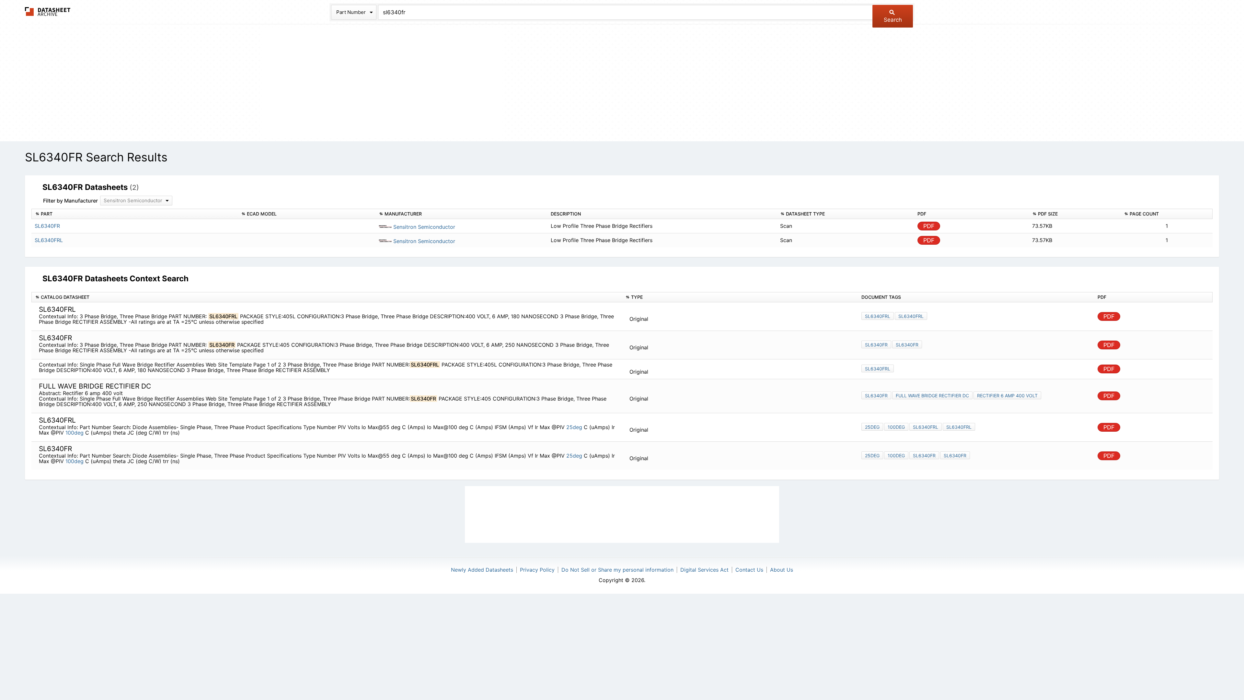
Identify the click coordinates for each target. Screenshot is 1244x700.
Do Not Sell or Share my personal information (617, 569)
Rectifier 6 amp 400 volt (1007, 395)
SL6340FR (876, 344)
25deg (574, 427)
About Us (781, 569)
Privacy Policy (537, 569)
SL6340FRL (877, 316)
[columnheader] (134, 214)
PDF (929, 226)
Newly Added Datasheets (482, 569)
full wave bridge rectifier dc (932, 395)
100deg (74, 432)
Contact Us (749, 569)
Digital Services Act (704, 569)
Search (893, 20)
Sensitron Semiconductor (423, 227)
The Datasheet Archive (48, 11)
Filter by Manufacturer (70, 200)
